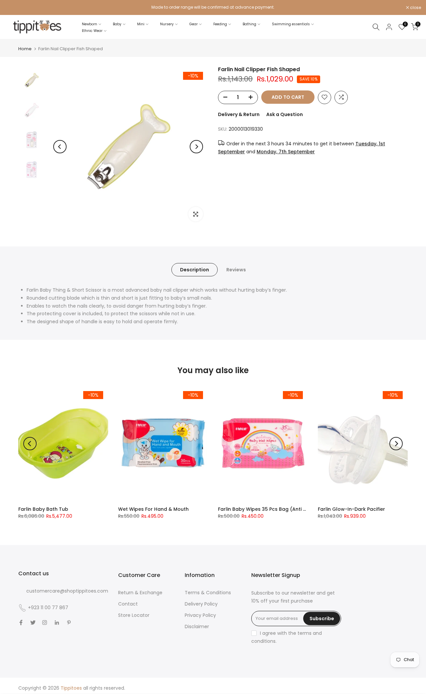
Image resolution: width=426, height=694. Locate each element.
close (14, 8)
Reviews (236, 269)
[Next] (196, 146)
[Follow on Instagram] (44, 622)
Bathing (249, 24)
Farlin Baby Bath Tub (43, 509)
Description (194, 269)
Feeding (220, 24)
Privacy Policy (200, 615)
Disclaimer (197, 626)
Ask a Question (284, 114)
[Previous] (60, 146)
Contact (128, 604)
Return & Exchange (140, 592)
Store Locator (133, 615)
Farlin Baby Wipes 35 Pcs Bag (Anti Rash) (267, 509)
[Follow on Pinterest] (69, 622)
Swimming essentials (291, 24)
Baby (117, 24)
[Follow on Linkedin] (57, 622)
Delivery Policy (201, 604)
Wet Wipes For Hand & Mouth (153, 509)
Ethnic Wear (92, 30)
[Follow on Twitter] (33, 622)
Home (25, 49)
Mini (140, 24)
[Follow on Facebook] (21, 622)
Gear (193, 24)
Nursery (167, 24)
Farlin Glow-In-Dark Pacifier (351, 509)
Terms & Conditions (208, 592)
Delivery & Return (239, 114)
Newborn (89, 24)
